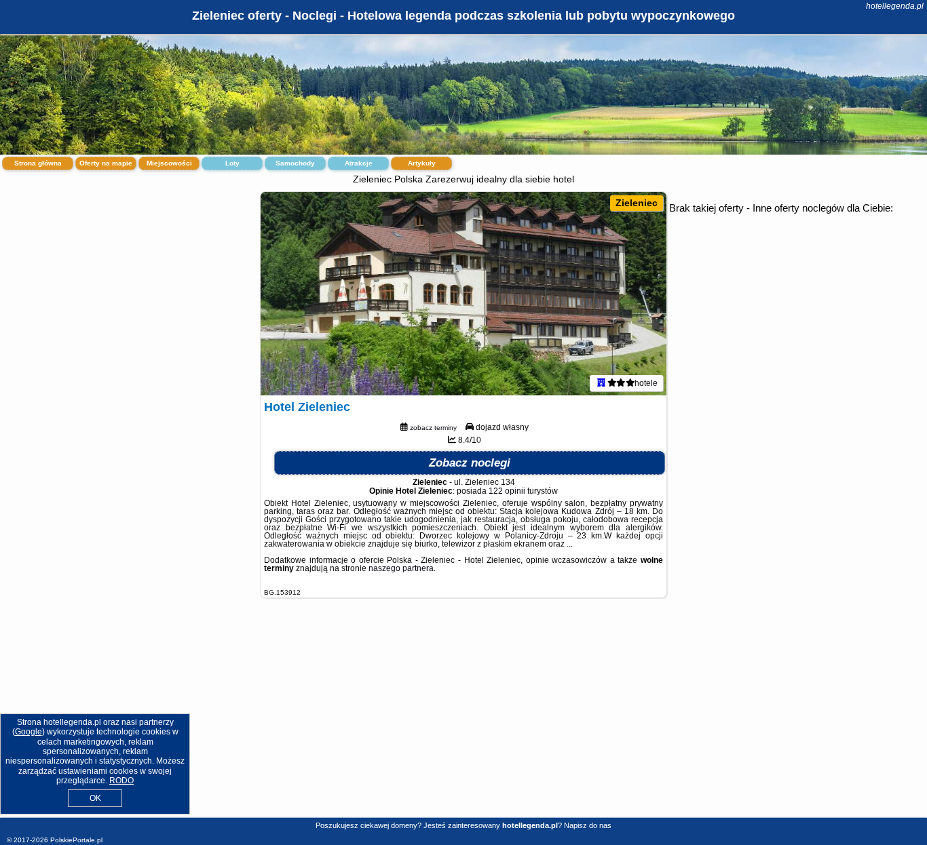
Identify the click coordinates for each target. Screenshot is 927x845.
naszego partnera (401, 568)
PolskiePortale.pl (76, 840)
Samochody (295, 163)
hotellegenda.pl (895, 6)
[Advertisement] (463, 718)
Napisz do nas (587, 825)
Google (28, 731)
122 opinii (507, 491)
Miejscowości (169, 163)
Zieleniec (637, 202)
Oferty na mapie (105, 163)
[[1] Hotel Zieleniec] (463, 293)
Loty (232, 163)
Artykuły (422, 163)
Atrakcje (359, 163)
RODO (121, 780)
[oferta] (601, 383)
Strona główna (38, 163)
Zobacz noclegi (469, 462)
